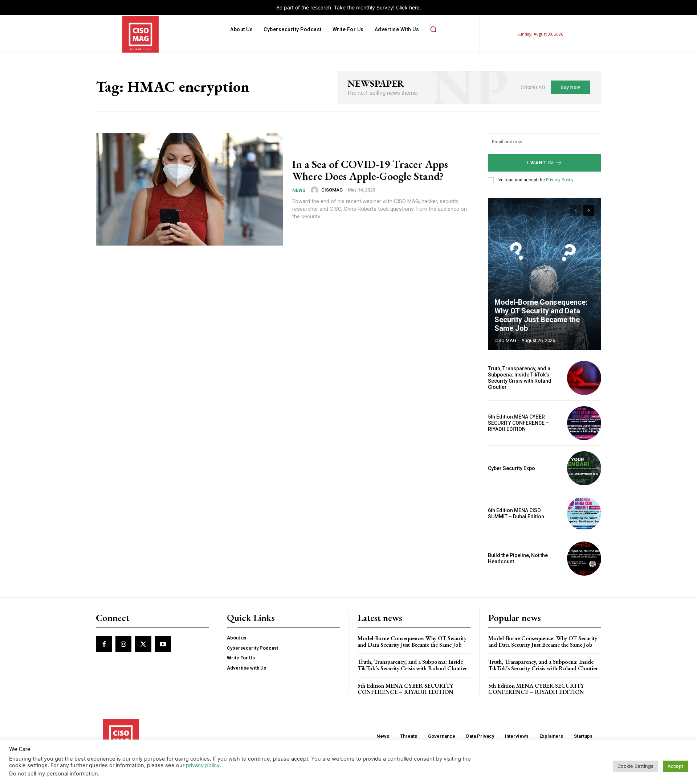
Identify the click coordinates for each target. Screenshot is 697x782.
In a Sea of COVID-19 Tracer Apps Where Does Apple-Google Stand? (370, 170)
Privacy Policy (559, 179)
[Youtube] (163, 644)
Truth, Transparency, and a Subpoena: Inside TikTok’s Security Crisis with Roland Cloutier (519, 378)
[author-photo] (315, 190)
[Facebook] (104, 644)
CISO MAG (505, 340)
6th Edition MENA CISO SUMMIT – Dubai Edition (516, 513)
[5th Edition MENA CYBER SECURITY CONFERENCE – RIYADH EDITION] (584, 423)
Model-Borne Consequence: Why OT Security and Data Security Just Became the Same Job (540, 315)
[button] (433, 29)
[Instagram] (123, 644)
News (298, 190)
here (414, 7)
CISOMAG (332, 190)
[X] (143, 644)
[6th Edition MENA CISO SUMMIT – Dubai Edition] (584, 514)
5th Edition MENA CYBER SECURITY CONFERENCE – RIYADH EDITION (518, 423)
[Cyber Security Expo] (584, 468)
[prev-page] (575, 210)
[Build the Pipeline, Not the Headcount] (584, 559)
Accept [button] (676, 766)
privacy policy (203, 765)
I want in (540, 162)
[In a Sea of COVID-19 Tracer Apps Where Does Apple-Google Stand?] (189, 189)
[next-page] (588, 210)
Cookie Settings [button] (635, 766)
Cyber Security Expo (511, 468)
